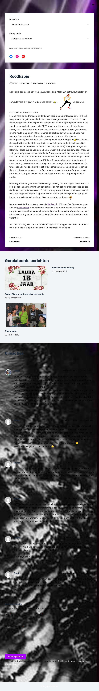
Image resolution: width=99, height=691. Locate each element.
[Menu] (93, 4)
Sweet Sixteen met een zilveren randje (24, 294)
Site (68, 614)
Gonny (17, 537)
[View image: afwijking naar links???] (75, 139)
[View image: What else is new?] (54, 102)
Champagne (11, 331)
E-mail (39, 614)
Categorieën (15, 33)
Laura (21, 48)
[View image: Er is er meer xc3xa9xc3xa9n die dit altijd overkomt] (65, 102)
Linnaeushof (23, 207)
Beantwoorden (87, 371)
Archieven (14, 19)
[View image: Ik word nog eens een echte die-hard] (71, 197)
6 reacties (50, 83)
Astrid (17, 498)
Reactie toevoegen (14, 626)
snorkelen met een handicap (33, 48)
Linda (16, 370)
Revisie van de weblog (62, 267)
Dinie (35, 83)
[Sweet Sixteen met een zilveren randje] (26, 278)
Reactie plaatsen (15, 656)
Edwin (16, 48)
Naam (8, 614)
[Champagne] (26, 315)
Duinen (40, 83)
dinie (11, 48)
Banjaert (52, 204)
